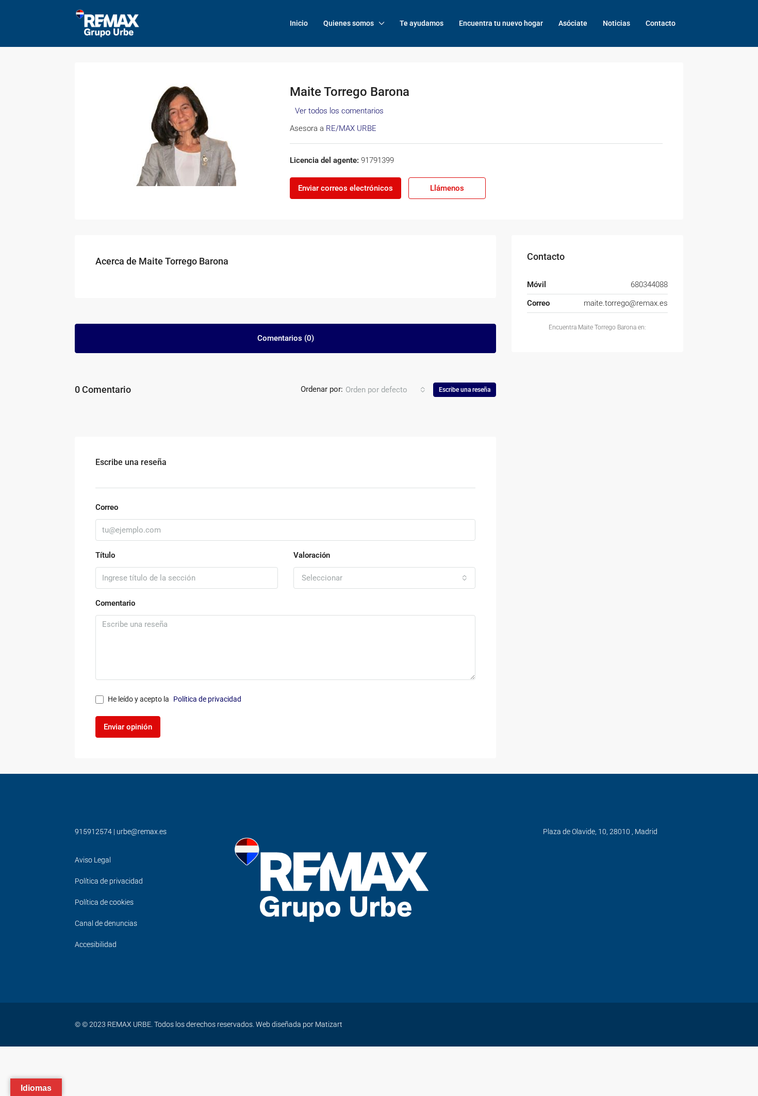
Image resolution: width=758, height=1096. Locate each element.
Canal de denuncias (106, 923)
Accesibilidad (96, 944)
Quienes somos (348, 23)
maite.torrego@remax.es (626, 303)
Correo (106, 507)
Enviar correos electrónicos (345, 188)
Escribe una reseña (464, 389)
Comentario (115, 603)
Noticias (616, 23)
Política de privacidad (207, 699)
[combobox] (385, 390)
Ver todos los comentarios (339, 110)
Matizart (328, 1024)
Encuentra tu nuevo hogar (501, 23)
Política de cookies (104, 902)
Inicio (299, 23)
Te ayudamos (421, 23)
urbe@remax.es (142, 831)
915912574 (93, 831)
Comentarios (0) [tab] (285, 338)
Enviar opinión (128, 727)
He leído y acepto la (174, 699)
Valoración (311, 555)
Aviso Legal (93, 860)
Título (105, 555)
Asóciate (572, 23)
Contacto (660, 23)
